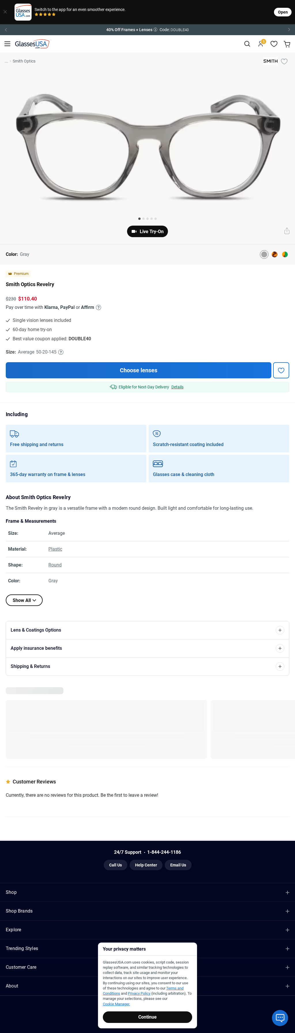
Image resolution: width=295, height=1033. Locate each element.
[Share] (287, 231)
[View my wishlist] (274, 44)
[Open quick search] (247, 44)
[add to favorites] (281, 370)
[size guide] (60, 352)
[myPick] (284, 61)
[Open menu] (7, 44)
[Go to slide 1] (139, 219)
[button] (147, 29)
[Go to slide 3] (147, 219)
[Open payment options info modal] (97, 307)
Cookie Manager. (116, 1004)
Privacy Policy (139, 993)
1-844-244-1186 (164, 854)
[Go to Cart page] (287, 44)
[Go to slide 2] (143, 219)
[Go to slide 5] (155, 219)
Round (55, 565)
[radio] (36, 14)
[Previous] (5, 29)
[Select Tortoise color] (274, 254)
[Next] (289, 29)
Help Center (146, 867)
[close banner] (5, 12)
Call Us (115, 867)
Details (177, 387)
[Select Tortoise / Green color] (285, 254)
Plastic (55, 549)
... (6, 61)
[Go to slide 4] (151, 219)
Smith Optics (24, 61)
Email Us (178, 867)
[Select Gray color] (264, 254)
